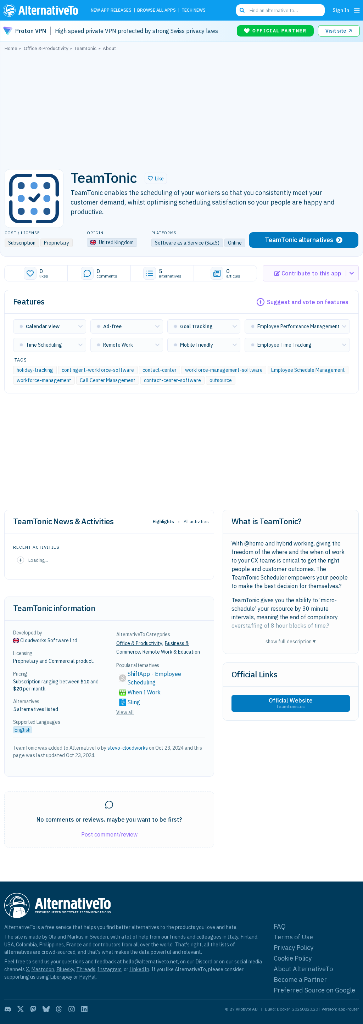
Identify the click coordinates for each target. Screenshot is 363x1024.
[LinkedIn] (84, 1009)
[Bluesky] (46, 1009)
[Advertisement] (181, 108)
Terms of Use (293, 937)
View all (125, 712)
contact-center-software (172, 380)
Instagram (109, 969)
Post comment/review (109, 834)
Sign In (341, 10)
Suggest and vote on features (307, 302)
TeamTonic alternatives (299, 240)
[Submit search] (242, 10)
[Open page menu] (357, 10)
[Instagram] (71, 1009)
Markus (75, 936)
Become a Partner (300, 979)
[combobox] (280, 10)
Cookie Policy (293, 958)
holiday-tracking (35, 370)
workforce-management (44, 380)
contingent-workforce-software (98, 370)
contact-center (160, 370)
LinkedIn (139, 969)
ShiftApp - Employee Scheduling (155, 678)
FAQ (280, 926)
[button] (156, 178)
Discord (203, 961)
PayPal (87, 976)
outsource (221, 380)
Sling (134, 702)
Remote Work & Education (171, 652)
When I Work (144, 692)
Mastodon (42, 969)
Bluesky (65, 969)
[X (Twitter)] (20, 1009)
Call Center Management (107, 380)
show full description (291, 641)
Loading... (38, 560)
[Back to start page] (42, 10)
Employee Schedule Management (308, 370)
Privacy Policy (293, 948)
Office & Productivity (139, 643)
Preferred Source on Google (314, 990)
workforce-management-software (224, 370)
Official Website (291, 703)
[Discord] (7, 1009)
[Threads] (58, 1009)
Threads (85, 969)
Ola (52, 936)
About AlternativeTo (303, 969)
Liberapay (61, 976)
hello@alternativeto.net (150, 961)
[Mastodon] (33, 1009)
